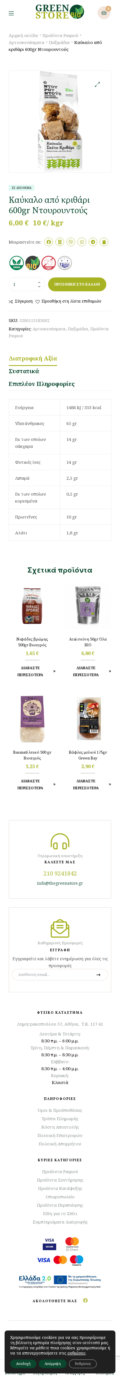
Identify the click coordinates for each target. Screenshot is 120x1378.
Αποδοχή (23, 1363)
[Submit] (98, 974)
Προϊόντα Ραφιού (60, 35)
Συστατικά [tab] (24, 371)
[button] (97, 84)
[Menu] (15, 12)
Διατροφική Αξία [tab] (33, 358)
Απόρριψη (53, 1363)
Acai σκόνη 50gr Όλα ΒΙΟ (88, 642)
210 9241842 (60, 873)
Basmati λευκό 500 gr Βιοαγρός (32, 755)
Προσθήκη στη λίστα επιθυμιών (71, 301)
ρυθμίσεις (77, 1353)
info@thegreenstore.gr (60, 883)
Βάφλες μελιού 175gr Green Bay (88, 755)
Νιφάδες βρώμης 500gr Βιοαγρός (32, 642)
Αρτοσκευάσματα (26, 42)
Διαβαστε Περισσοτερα (30, 671)
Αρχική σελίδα (23, 35)
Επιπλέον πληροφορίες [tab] (42, 384)
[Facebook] (85, 1300)
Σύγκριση (24, 301)
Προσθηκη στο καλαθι (77, 284)
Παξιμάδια (59, 42)
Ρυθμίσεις (83, 1363)
